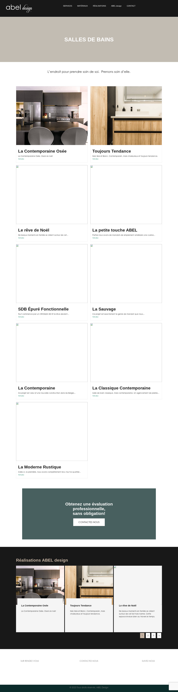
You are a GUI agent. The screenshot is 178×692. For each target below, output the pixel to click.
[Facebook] (130, 670)
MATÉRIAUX (82, 6)
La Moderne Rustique (39, 467)
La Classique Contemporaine (121, 388)
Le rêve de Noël (33, 230)
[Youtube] (152, 670)
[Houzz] (166, 670)
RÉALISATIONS (99, 6)
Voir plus (21, 159)
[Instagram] (137, 670)
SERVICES (67, 6)
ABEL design (116, 6)
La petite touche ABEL (114, 230)
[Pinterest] (159, 670)
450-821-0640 (89, 671)
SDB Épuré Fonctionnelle (43, 309)
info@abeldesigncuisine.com (89, 668)
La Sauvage (104, 309)
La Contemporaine (36, 388)
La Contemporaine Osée (42, 151)
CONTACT (131, 6)
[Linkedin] (145, 670)
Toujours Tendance (111, 151)
